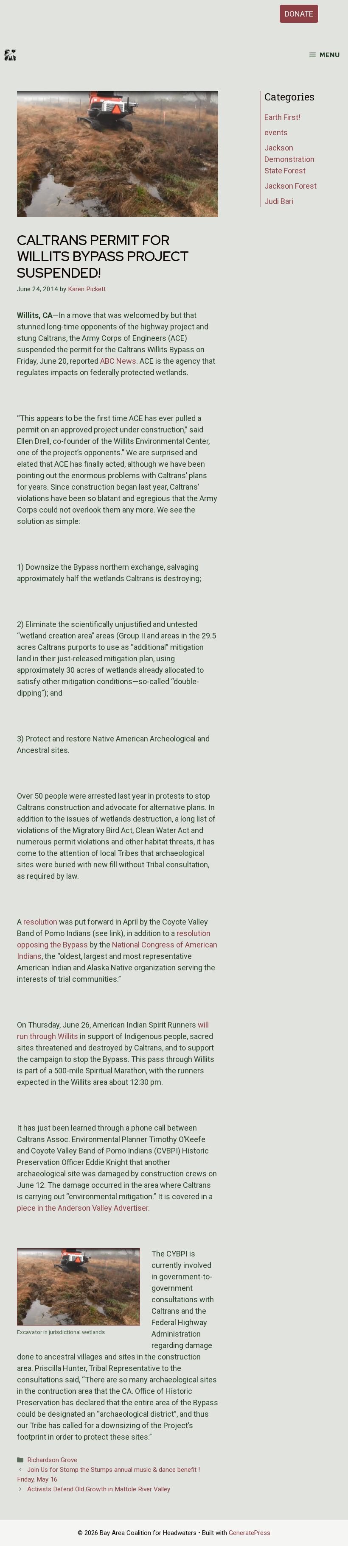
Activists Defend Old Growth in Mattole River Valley (98, 1489)
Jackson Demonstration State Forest (289, 159)
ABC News (118, 361)
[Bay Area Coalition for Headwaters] (10, 55)
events (276, 132)
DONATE (299, 13)
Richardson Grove (52, 1460)
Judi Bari (278, 201)
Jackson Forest (290, 185)
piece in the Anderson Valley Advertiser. (83, 1207)
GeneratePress (249, 1533)
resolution (40, 921)
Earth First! (282, 117)
